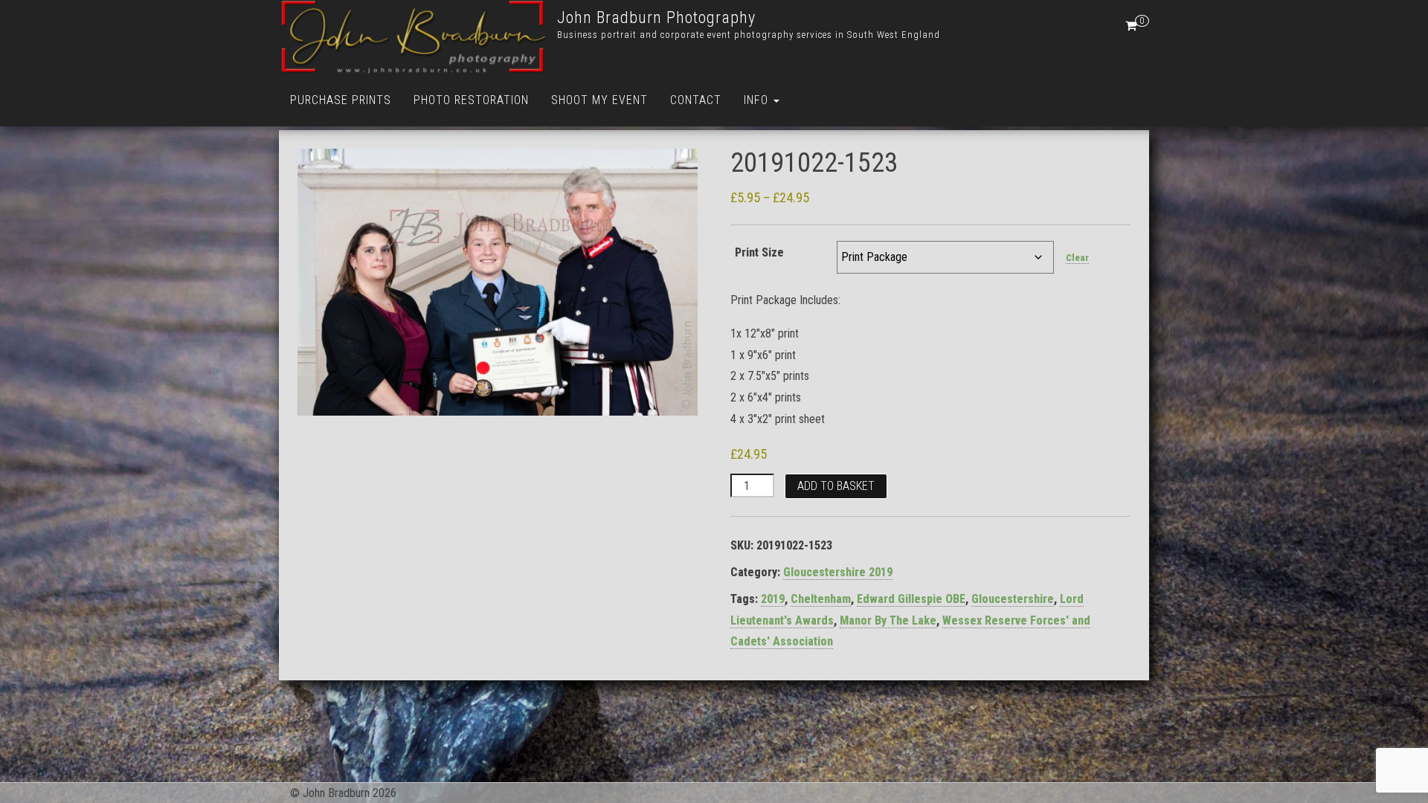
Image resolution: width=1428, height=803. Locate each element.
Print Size (759, 252)
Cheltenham (821, 599)
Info (758, 100)
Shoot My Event (599, 100)
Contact (695, 100)
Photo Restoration (471, 100)
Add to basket (836, 486)
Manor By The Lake (888, 620)
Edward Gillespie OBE (911, 599)
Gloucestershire (1012, 599)
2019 (773, 599)
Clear (1077, 257)
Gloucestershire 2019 (837, 572)
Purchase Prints (340, 100)
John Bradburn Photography (656, 17)
